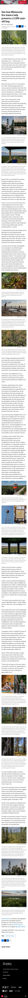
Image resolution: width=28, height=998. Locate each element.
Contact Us (5, 972)
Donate (23, 2)
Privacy (4, 978)
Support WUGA (6, 975)
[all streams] (26, 996)
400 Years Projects (17, 924)
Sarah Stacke (5, 918)
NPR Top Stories (10, 935)
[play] (2, 996)
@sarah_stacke (20, 926)
